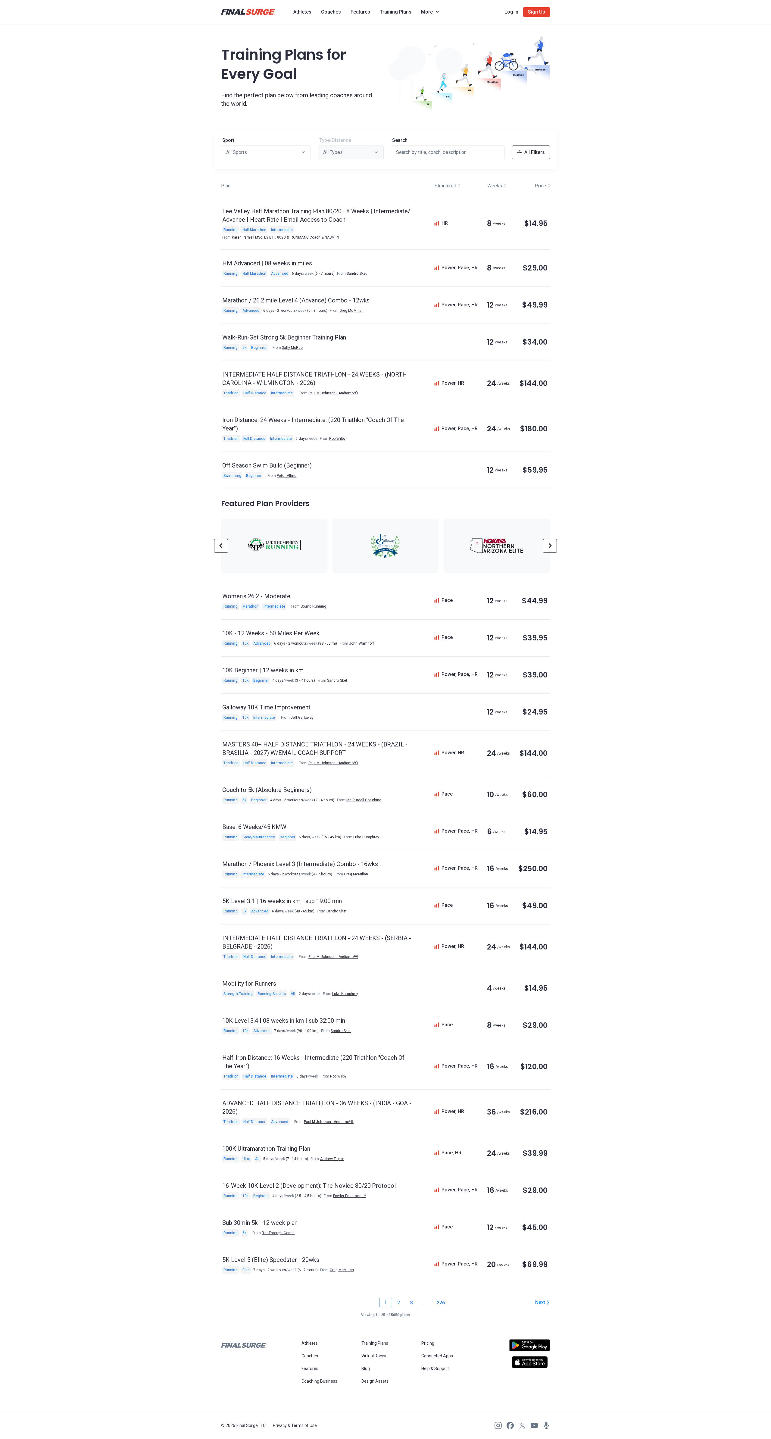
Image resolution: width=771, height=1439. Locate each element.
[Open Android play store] (529, 1347)
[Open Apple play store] (529, 1362)
